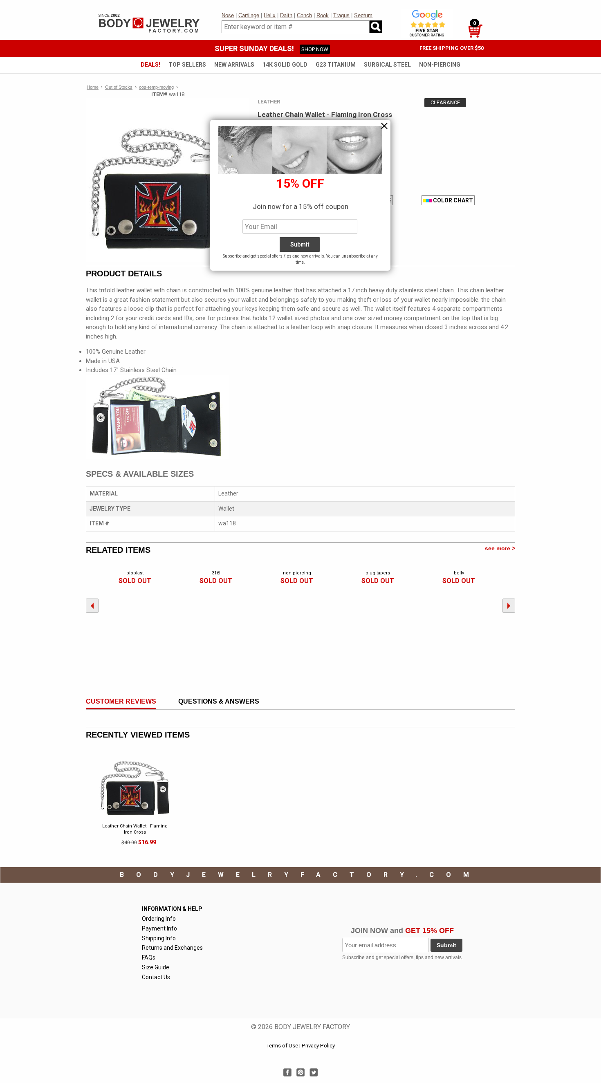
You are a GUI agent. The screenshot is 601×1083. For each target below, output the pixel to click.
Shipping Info (159, 938)
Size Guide (155, 967)
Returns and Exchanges (172, 947)
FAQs (148, 957)
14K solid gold (284, 64)
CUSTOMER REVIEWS (121, 701)
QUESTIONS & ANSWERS (218, 701)
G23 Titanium (336, 64)
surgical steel (387, 64)
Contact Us (156, 977)
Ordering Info (159, 918)
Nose (228, 15)
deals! (150, 64)
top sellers (187, 64)
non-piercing (439, 64)
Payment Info (159, 928)
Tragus (341, 15)
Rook (322, 15)
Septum (363, 15)
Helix (270, 15)
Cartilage (248, 15)
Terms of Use (282, 1046)
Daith (286, 15)
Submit (446, 945)
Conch (304, 15)
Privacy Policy (318, 1046)
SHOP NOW (314, 49)
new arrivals (234, 64)
